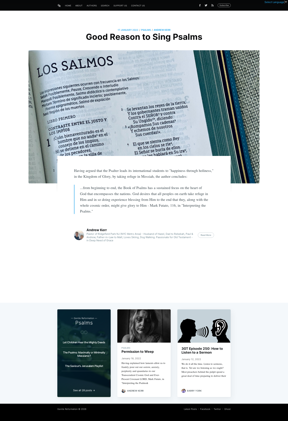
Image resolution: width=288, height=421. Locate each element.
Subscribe (224, 5)
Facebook (205, 409)
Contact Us (138, 5)
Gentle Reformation (67, 409)
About (79, 5)
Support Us (120, 5)
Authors (92, 5)
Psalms (146, 29)
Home (68, 5)
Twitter (217, 409)
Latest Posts (190, 409)
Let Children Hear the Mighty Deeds (84, 342)
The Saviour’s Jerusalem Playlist (84, 366)
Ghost (227, 409)
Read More (206, 235)
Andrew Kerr (162, 29)
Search (105, 5)
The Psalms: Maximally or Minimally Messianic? (84, 354)
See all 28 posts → (84, 390)
